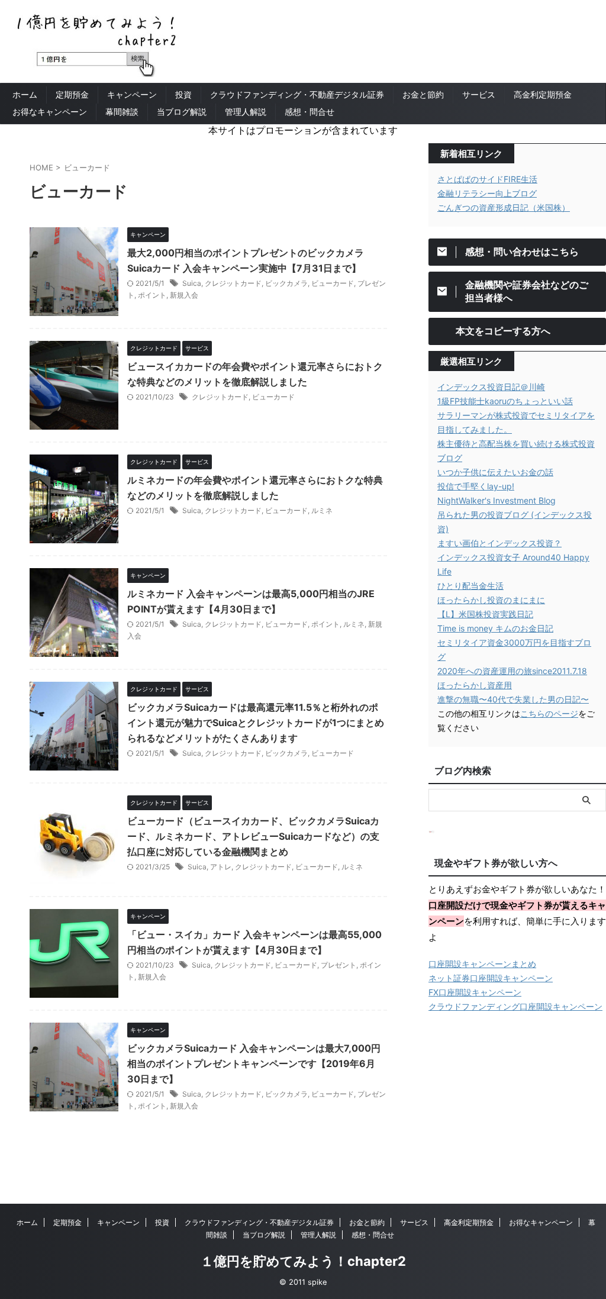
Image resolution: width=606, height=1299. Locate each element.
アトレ (220, 866)
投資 (183, 94)
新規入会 (184, 295)
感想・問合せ (309, 112)
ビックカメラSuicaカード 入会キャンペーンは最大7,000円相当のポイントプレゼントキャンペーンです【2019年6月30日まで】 (254, 1063)
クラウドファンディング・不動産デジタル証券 (297, 94)
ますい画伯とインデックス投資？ (499, 543)
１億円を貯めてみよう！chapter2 (303, 1261)
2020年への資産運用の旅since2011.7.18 (512, 671)
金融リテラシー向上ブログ (487, 193)
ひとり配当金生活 (470, 586)
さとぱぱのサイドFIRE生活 (487, 179)
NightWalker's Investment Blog (496, 500)
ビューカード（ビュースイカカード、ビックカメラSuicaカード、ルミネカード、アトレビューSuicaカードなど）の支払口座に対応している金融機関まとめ (253, 836)
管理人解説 (245, 112)
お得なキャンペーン (49, 112)
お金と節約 (423, 94)
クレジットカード (233, 283)
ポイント (152, 295)
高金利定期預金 (543, 94)
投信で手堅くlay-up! (475, 486)
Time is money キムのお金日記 (495, 628)
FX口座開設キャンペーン (474, 992)
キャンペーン (132, 94)
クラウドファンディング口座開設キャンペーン (515, 1006)
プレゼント (338, 964)
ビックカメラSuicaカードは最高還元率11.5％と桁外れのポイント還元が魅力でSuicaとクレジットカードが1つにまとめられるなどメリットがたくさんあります (255, 722)
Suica (191, 283)
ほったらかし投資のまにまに (491, 600)
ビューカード (332, 283)
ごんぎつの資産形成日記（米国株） (503, 207)
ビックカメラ (286, 283)
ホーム (24, 94)
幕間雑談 (121, 112)
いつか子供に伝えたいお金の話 (495, 472)
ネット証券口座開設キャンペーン (490, 978)
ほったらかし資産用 (474, 685)
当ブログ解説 (182, 112)
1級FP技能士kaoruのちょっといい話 (505, 401)
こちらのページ (549, 713)
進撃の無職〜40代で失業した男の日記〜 (513, 699)
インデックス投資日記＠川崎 (491, 387)
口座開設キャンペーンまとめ (482, 964)
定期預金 (72, 94)
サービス (478, 94)
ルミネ (322, 510)
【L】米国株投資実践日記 (485, 614)
